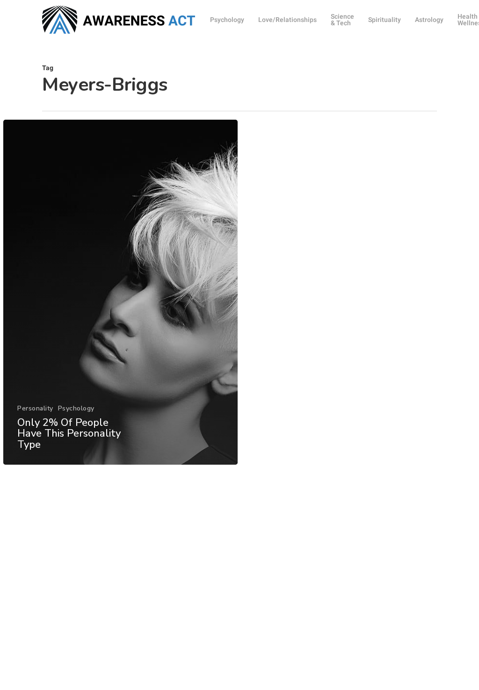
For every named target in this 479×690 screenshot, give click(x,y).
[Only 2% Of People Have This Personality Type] (120, 292)
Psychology (76, 408)
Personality (35, 408)
